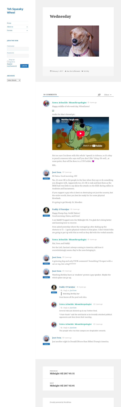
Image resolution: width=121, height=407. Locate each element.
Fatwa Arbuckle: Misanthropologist (69, 102)
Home (9, 23)
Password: (10, 53)
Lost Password (12, 66)
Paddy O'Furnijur (60, 209)
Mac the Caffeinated (73, 71)
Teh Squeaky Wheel (15, 10)
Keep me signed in (12, 61)
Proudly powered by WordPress (60, 402)
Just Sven (56, 172)
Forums (9, 30)
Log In (24, 66)
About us (10, 27)
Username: (10, 46)
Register (9, 64)
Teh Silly (86, 71)
